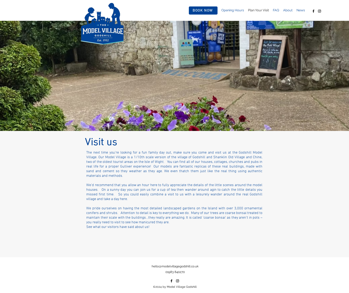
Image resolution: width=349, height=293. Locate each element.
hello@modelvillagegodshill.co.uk (175, 266)
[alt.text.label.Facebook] (313, 11)
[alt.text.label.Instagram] (319, 11)
